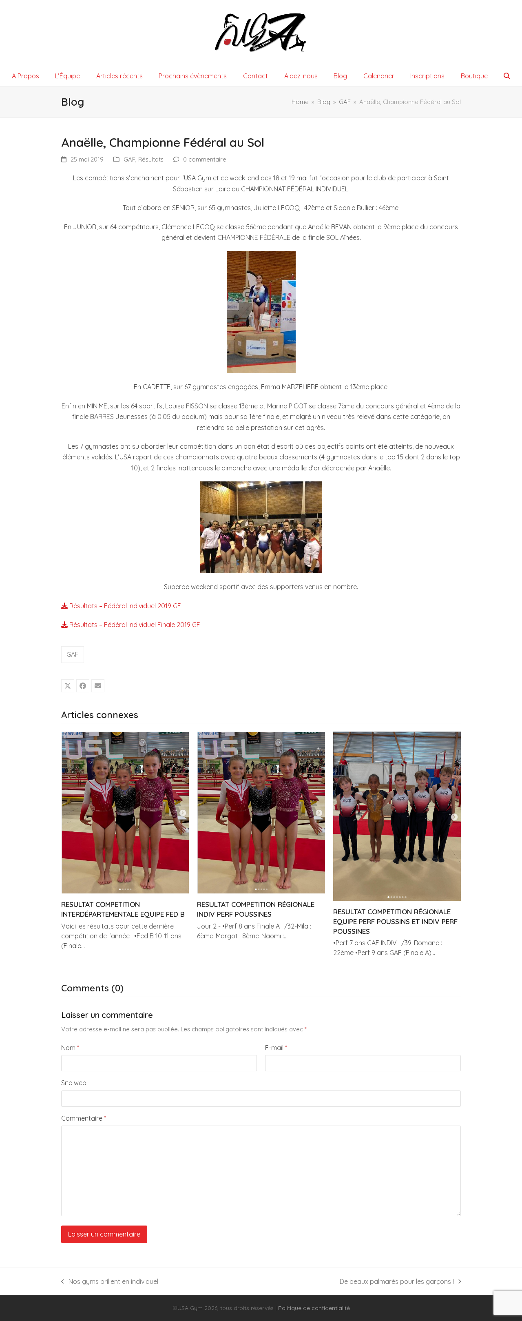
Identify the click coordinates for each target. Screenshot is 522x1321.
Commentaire (83, 1118)
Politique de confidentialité (314, 1308)
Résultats (151, 159)
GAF (129, 159)
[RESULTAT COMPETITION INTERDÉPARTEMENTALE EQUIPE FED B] (125, 812)
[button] (507, 76)
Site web (73, 1083)
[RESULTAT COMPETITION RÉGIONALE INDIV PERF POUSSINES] (261, 812)
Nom (70, 1048)
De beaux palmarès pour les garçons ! (397, 1282)
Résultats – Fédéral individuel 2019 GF (124, 606)
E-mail (276, 1048)
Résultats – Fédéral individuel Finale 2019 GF (134, 625)
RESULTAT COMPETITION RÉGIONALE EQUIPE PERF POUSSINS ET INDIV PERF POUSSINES (395, 921)
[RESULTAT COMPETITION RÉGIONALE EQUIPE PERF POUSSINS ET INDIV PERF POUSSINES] (397, 815)
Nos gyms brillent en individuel (109, 1282)
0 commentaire (204, 159)
